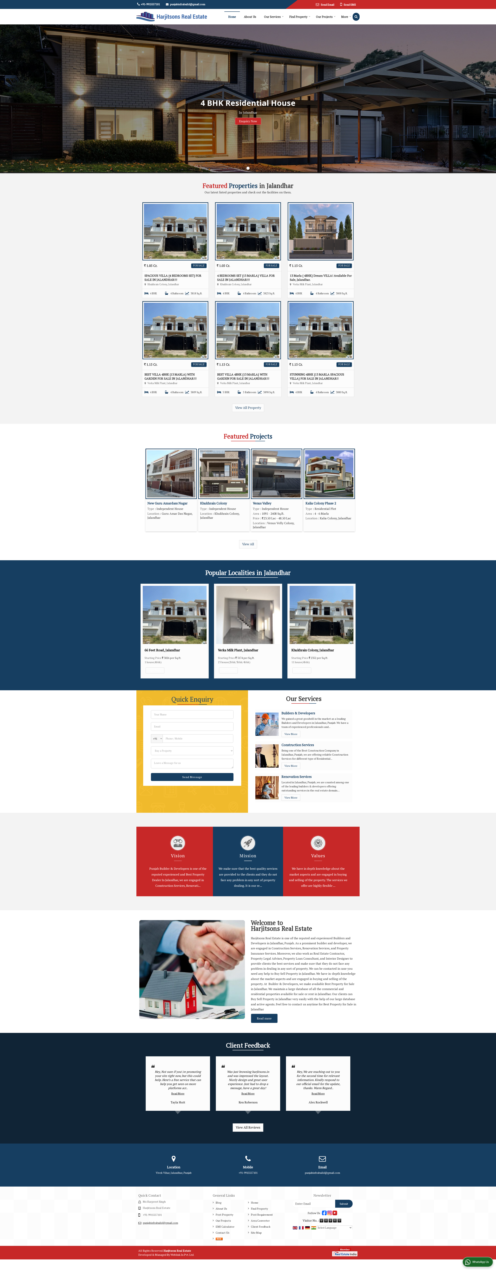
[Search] (356, 17)
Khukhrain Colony (213, 503)
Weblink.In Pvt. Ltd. (182, 1255)
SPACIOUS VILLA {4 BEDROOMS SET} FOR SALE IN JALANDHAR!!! (173, 278)
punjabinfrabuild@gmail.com (187, 4)
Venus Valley (262, 503)
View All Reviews (248, 1127)
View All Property (248, 408)
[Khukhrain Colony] (224, 473)
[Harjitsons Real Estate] (171, 17)
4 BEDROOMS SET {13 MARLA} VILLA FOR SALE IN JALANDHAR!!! (246, 278)
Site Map (256, 1232)
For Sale (199, 265)
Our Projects (324, 17)
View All (248, 544)
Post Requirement (262, 1214)
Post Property (224, 1214)
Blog (218, 1202)
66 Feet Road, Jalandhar (235, 650)
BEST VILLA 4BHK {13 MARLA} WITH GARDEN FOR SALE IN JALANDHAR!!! (170, 376)
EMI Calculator (225, 1226)
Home (232, 17)
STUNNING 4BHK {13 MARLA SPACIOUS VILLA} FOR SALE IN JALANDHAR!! (317, 376)
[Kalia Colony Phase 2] (329, 473)
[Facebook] (324, 1212)
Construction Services (298, 745)
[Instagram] (329, 1212)
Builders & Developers (298, 713)
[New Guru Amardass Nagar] (171, 473)
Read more (264, 1018)
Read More (177, 1093)
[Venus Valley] (276, 473)
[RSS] (219, 1239)
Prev (144, 631)
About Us (250, 17)
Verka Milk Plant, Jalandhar (311, 650)
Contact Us (222, 1232)
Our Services (272, 17)
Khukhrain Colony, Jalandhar (166, 650)
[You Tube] (334, 1212)
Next (352, 631)
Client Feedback (260, 1226)
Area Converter (260, 1220)
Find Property (298, 17)
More (344, 17)
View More (154, 670)
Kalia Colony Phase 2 (321, 503)
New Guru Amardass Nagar (167, 503)
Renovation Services (297, 777)
